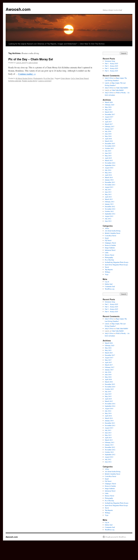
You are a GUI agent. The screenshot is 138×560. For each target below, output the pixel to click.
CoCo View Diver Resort (80, 78)
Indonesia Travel (110, 250)
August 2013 (109, 187)
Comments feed (110, 286)
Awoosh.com (18, 9)
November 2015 (110, 146)
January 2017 (109, 129)
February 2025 (109, 105)
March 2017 (109, 124)
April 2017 (108, 122)
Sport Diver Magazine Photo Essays (116, 265)
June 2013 (108, 192)
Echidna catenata (14, 81)
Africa (107, 228)
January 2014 (109, 180)
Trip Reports (109, 269)
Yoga (106, 274)
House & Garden (110, 245)
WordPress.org (109, 289)
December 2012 (110, 206)
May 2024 (108, 107)
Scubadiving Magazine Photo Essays (116, 262)
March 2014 (109, 177)
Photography (38, 78)
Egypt (107, 238)
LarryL (107, 83)
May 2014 (108, 172)
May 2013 (108, 194)
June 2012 (108, 221)
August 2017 (109, 117)
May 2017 (108, 119)
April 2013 (108, 197)
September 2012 (110, 214)
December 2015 (110, 143)
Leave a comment (44, 81)
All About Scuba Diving (24, 78)
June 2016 (108, 134)
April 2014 (108, 175)
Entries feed (108, 284)
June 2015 (108, 153)
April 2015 (108, 158)
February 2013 (109, 201)
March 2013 (109, 199)
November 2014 (110, 163)
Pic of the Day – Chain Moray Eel (30, 59)
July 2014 (108, 170)
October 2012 (109, 211)
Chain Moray (65, 78)
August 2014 (109, 168)
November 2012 (110, 209)
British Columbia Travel (112, 233)
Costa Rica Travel (110, 235)
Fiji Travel (108, 240)
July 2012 (108, 218)
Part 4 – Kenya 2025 (111, 71)
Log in (107, 281)
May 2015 (108, 155)
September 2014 (110, 165)
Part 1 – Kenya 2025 (111, 63)
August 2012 (109, 216)
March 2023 (109, 112)
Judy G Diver (33, 62)
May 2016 (108, 136)
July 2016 (108, 131)
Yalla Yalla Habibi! (122, 88)
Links (106, 252)
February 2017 (109, 126)
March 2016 (109, 141)
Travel (107, 267)
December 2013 (110, 182)
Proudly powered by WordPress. (115, 537)
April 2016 (108, 138)
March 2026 (109, 102)
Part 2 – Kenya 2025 (111, 66)
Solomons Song (110, 61)
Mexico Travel (109, 255)
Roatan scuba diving (29, 81)
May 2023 (108, 109)
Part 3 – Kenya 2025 (111, 68)
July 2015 (108, 151)
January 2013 (109, 204)
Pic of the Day (48, 78)
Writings (107, 272)
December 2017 (110, 114)
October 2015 (109, 148)
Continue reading (27, 73)
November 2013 (110, 185)
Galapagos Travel (110, 243)
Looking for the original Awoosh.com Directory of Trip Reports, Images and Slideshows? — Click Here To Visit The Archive (56, 43)
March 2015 (109, 160)
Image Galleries (110, 248)
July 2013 (108, 189)
